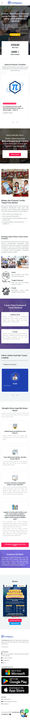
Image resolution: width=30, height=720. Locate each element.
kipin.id (4, 662)
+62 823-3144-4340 (7, 658)
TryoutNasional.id (16, 712)
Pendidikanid (5, 704)
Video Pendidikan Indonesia (10, 701)
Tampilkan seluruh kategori (9, 364)
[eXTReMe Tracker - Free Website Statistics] (10, 714)
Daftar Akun (15, 34)
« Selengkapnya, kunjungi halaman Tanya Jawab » (15, 545)
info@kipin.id (5, 660)
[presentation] (13, 122)
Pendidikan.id (5, 714)
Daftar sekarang (15, 154)
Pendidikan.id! (5, 223)
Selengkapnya (5, 646)
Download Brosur (15, 620)
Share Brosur (15, 623)
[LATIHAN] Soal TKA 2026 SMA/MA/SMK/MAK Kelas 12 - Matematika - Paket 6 (13, 108)
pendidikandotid (6, 699)
